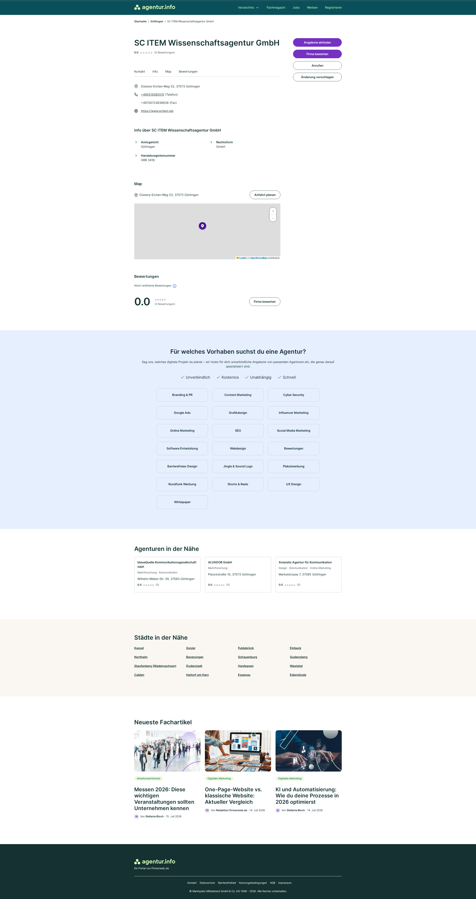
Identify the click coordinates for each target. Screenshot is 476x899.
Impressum (285, 882)
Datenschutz (207, 882)
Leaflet (243, 258)
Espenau (244, 675)
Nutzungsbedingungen (253, 882)
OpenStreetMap (258, 258)
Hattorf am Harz (197, 675)
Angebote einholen (317, 42)
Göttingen (156, 21)
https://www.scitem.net (157, 111)
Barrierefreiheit (227, 882)
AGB (272, 882)
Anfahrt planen (265, 195)
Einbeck (295, 648)
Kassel (139, 648)
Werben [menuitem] (312, 7)
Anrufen (317, 65)
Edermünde (298, 675)
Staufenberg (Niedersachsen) (155, 666)
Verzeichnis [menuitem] (246, 7)
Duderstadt (194, 666)
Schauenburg (247, 657)
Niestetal (296, 666)
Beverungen (194, 657)
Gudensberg (299, 657)
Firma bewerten (265, 301)
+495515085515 (152, 94)
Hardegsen (246, 666)
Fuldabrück (246, 648)
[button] (202, 226)
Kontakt (192, 882)
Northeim (140, 657)
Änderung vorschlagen (317, 77)
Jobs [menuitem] (296, 7)
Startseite (140, 21)
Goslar (190, 648)
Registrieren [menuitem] (333, 7)
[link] (167, 574)
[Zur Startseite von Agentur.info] (154, 7)
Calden (139, 675)
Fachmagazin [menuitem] (276, 7)
